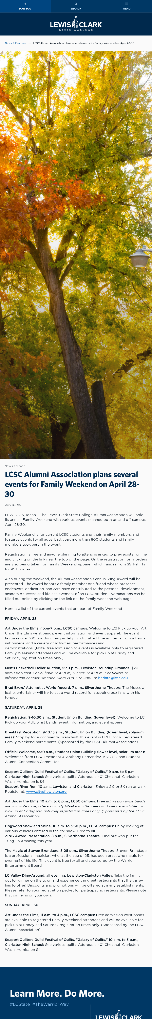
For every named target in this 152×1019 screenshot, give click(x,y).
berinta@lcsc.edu (113, 678)
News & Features (15, 43)
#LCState (20, 1004)
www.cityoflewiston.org (46, 792)
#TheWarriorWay (50, 1004)
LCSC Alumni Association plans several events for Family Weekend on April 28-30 (83, 43)
